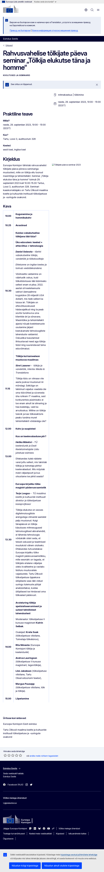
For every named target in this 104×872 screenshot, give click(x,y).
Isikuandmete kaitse (77, 833)
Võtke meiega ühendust (69, 828)
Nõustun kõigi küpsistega (25, 865)
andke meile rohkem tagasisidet (44, 756)
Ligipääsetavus (10, 803)
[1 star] (5, 755)
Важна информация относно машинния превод (55, 30)
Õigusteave (8, 838)
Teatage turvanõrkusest (14, 833)
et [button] (86, 10)
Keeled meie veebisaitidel (40, 833)
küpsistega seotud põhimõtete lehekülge (79, 854)
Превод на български (20, 30)
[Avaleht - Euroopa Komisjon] (11, 9)
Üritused (9, 45)
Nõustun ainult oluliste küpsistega (61, 865)
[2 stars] (7, 755)
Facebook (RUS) (15, 784)
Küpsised (60, 833)
